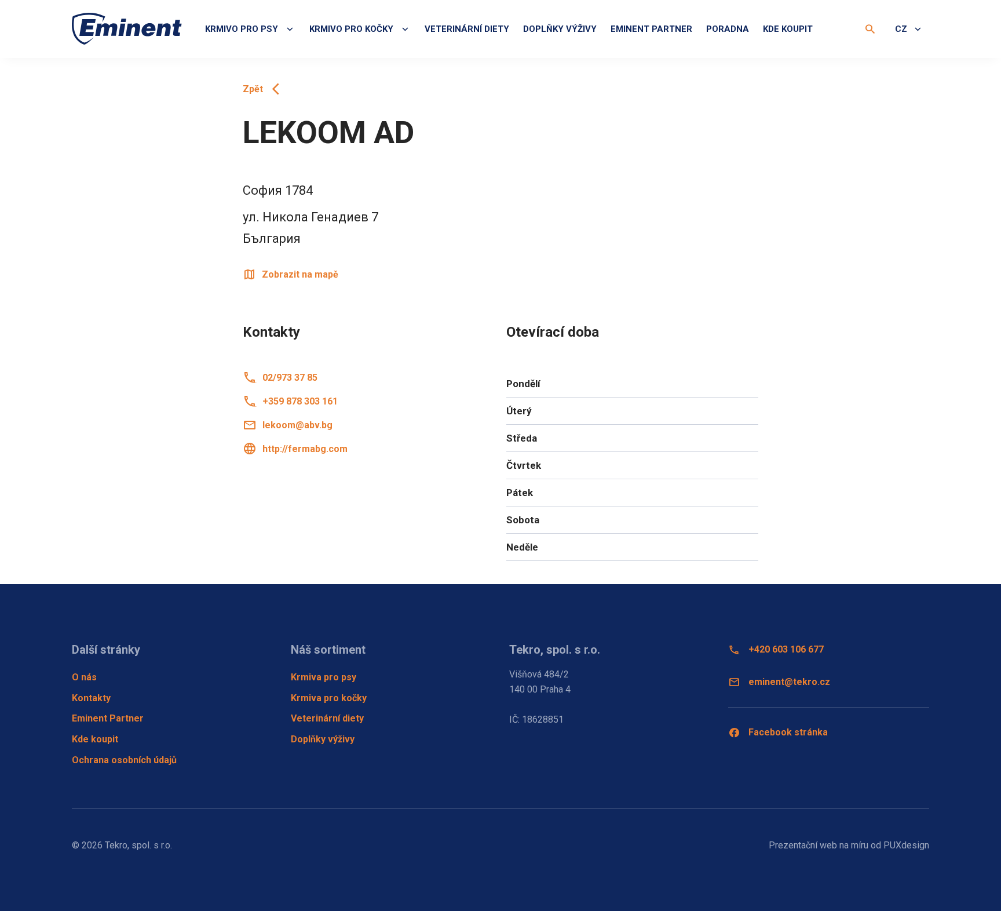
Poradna (727, 29)
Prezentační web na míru (818, 845)
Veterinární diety (467, 29)
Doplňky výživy (560, 29)
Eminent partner (651, 29)
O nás (84, 677)
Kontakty (91, 698)
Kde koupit (788, 29)
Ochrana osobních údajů (124, 760)
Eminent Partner (108, 718)
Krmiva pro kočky (329, 698)
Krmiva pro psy (323, 677)
